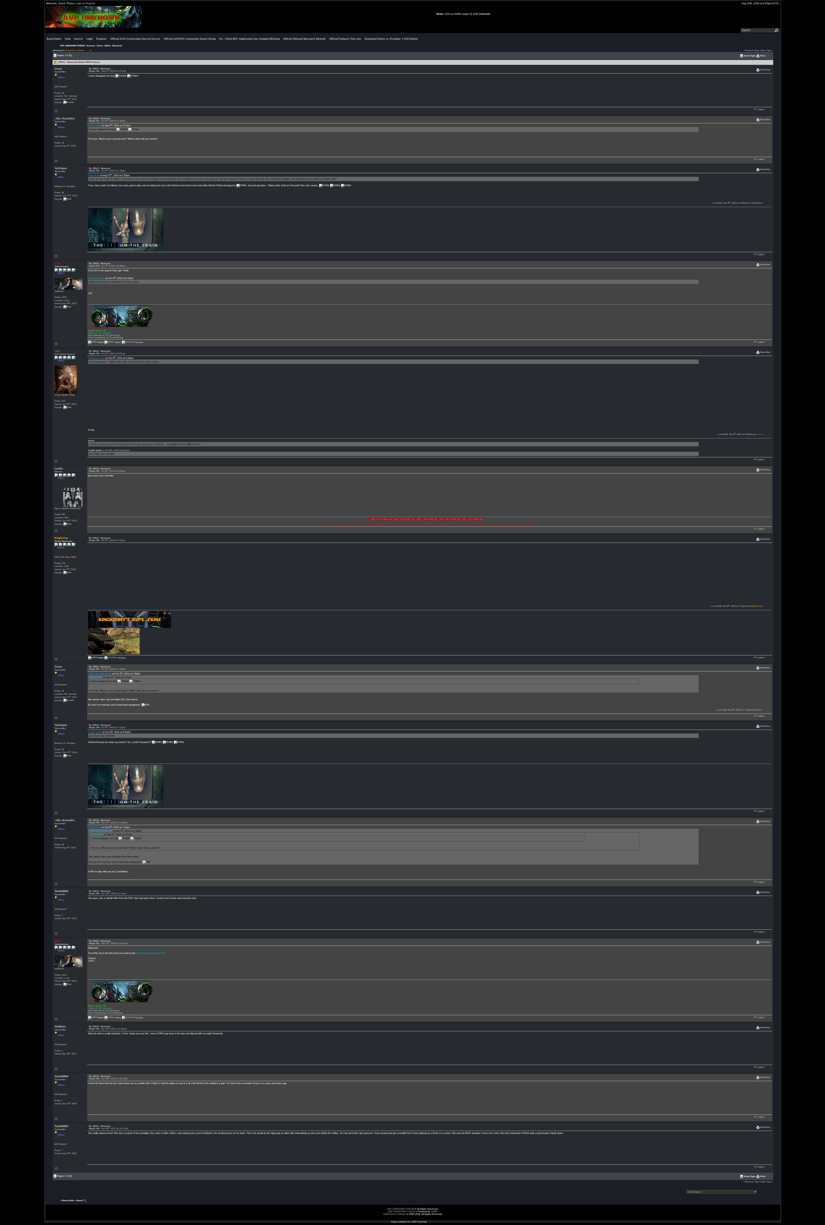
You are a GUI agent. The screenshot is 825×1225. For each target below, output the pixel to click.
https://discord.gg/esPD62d (151, 953)
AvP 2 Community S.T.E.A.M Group (105, 337)
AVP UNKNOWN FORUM (72, 45)
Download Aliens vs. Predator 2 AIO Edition (391, 38)
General (90, 45)
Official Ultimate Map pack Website (304, 38)
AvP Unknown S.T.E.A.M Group (103, 335)
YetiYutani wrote (96, 278)
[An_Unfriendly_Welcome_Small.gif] (114, 642)
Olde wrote (93, 175)
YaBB (434, 1211)
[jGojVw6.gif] (426, 520)
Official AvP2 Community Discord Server (135, 38)
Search (78, 38)
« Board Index (67, 1200)
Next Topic (766, 50)
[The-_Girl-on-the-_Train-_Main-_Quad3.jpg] (125, 236)
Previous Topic (752, 50)
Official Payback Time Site (345, 38)
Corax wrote (94, 125)
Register (90, 3)
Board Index (54, 38)
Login (78, 3)
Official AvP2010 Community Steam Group (190, 38)
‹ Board (79, 1200)
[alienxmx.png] (121, 316)
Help (67, 38)
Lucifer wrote (95, 450)
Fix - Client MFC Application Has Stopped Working (249, 38)
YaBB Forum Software (394, 1214)
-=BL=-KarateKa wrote (99, 673)
